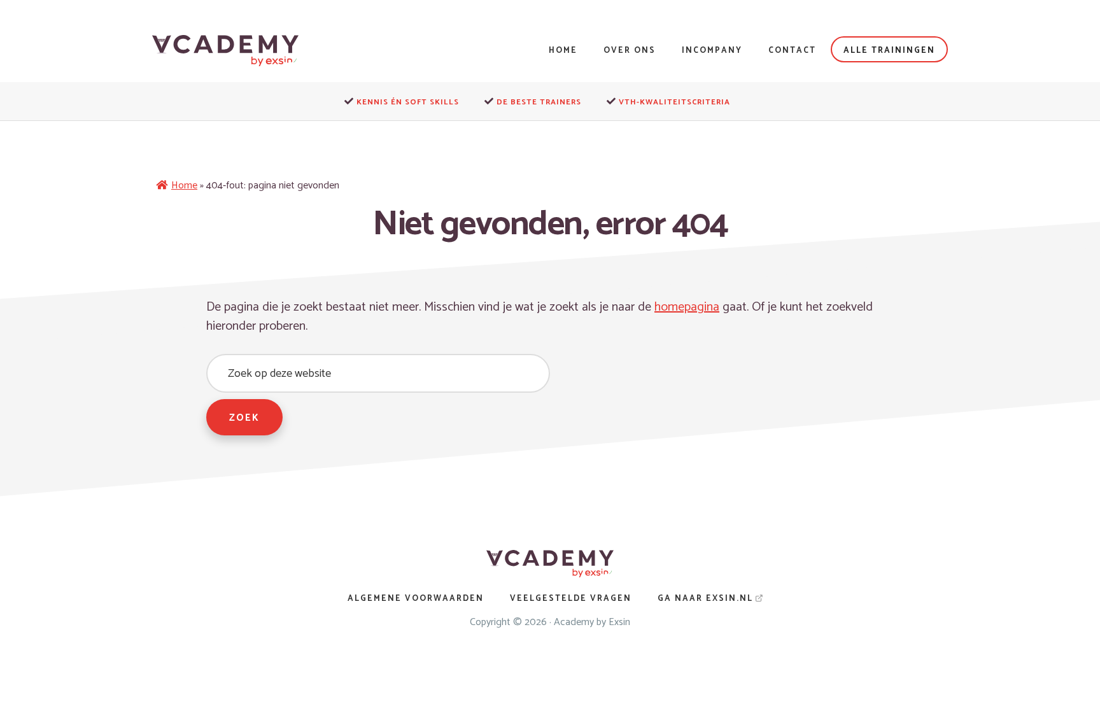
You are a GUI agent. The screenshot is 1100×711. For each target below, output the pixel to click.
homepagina (686, 307)
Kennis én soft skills (407, 102)
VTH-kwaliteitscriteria (674, 102)
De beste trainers (539, 102)
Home (184, 185)
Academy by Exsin (592, 622)
